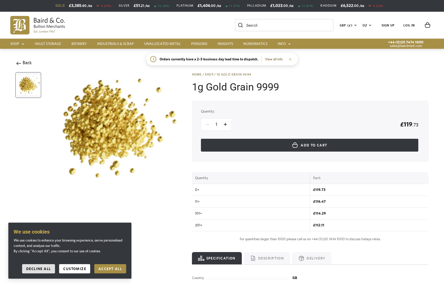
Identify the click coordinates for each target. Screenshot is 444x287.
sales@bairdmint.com (406, 46)
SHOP (209, 74)
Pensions (199, 44)
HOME (197, 74)
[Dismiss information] (290, 59)
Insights (225, 44)
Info (282, 44)
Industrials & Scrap (115, 44)
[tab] (217, 258)
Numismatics (255, 44)
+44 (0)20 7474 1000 (405, 42)
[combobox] (348, 25)
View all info (274, 59)
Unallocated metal (162, 44)
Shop (14, 44)
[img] (37, 25)
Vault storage (48, 44)
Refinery (79, 44)
